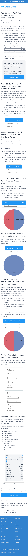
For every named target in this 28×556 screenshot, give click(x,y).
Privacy (17, 539)
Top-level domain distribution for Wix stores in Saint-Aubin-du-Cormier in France (15, 52)
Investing (4, 525)
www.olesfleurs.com (13, 375)
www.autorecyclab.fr (13, 398)
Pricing (3, 539)
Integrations (4, 528)
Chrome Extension (19, 1)
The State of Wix (9, 511)
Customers (18, 528)
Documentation (5, 542)
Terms (17, 542)
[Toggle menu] (25, 6)
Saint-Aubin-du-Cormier (14, 379)
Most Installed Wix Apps (11, 513)
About (17, 522)
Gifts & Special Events (10, 206)
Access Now (14, 77)
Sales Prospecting (6, 522)
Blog (16, 531)
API (2, 531)
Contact (17, 525)
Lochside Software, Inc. (8, 552)
